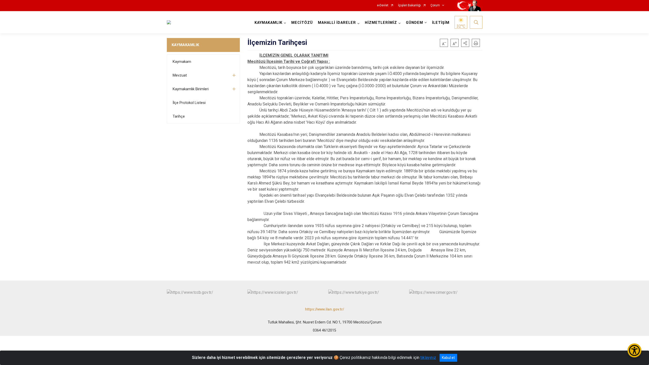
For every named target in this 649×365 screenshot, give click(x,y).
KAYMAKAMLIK (185, 45)
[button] (465, 43)
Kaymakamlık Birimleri (191, 89)
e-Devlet (382, 5)
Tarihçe (179, 116)
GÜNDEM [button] (414, 23)
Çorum (435, 5)
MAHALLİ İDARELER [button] (337, 23)
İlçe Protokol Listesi (189, 102)
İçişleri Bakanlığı (409, 5)
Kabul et (448, 358)
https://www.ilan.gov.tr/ (324, 309)
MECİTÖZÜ (302, 23)
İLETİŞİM (440, 23)
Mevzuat (180, 75)
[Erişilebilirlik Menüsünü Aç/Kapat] (634, 350)
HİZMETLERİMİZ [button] (381, 23)
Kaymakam (182, 61)
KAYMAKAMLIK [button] (268, 23)
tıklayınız (428, 357)
